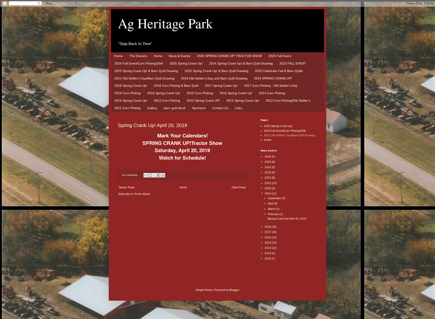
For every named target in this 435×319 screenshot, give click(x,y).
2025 (268, 161)
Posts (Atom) (142, 194)
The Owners (138, 56)
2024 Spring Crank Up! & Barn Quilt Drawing (241, 63)
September (275, 198)
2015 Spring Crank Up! (236, 93)
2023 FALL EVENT (292, 63)
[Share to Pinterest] (163, 175)
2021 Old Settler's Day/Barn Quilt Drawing (144, 78)
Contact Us (220, 108)
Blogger (234, 290)
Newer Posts (127, 187)
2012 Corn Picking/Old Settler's (288, 100)
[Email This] (145, 175)
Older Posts (239, 187)
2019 (268, 193)
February (274, 214)
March (272, 209)
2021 (268, 183)
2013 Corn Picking (167, 100)
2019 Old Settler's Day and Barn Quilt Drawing (214, 78)
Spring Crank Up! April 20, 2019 (152, 125)
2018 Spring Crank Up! (130, 85)
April (271, 203)
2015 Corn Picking (200, 93)
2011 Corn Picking (127, 108)
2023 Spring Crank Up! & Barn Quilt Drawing (146, 71)
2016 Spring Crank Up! (163, 93)
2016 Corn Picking (127, 93)
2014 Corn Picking (272, 93)
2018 (268, 226)
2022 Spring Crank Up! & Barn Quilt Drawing (216, 71)
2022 (268, 177)
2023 (268, 172)
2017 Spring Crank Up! (221, 85)
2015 (268, 242)
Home (118, 56)
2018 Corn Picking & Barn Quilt (176, 85)
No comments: (130, 175)
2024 (268, 167)
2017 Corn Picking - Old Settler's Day (270, 85)
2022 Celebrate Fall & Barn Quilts (279, 71)
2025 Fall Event (279, 56)
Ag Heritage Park (165, 23)
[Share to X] (154, 175)
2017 (268, 232)
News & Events (179, 56)
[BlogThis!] (150, 175)
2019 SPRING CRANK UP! (273, 78)
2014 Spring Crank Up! (130, 100)
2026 (268, 156)
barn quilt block (175, 108)
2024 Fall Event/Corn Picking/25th (138, 63)
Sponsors (199, 108)
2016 (268, 237)
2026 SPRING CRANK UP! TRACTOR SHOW (229, 56)
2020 (268, 188)
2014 (268, 247)
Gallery (152, 108)
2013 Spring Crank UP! (203, 100)
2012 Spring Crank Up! (242, 100)
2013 (268, 253)
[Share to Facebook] (158, 175)
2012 (268, 258)
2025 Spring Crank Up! (186, 63)
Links (238, 108)
